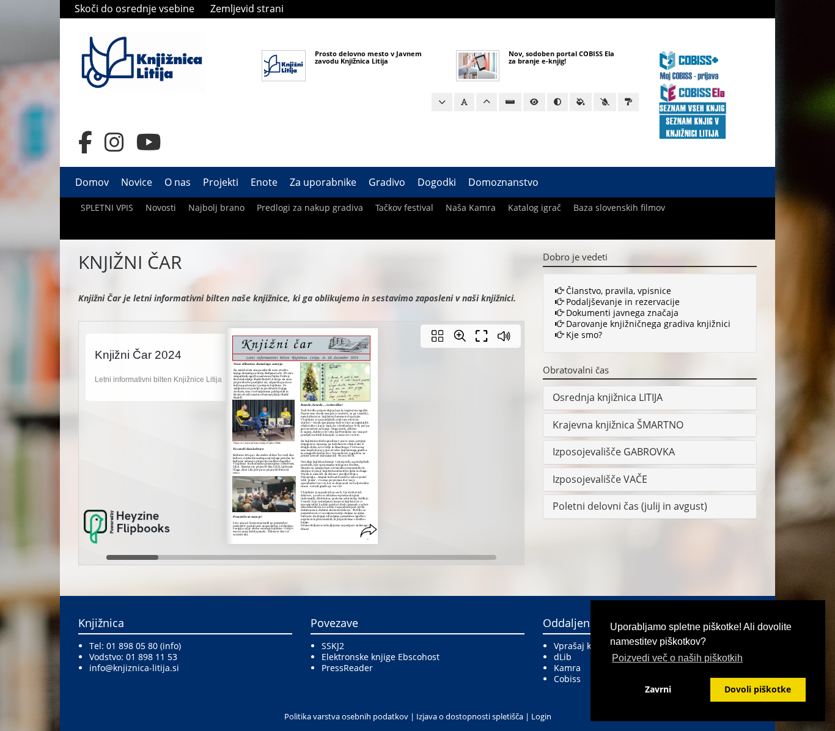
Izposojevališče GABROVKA (614, 451)
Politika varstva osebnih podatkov (346, 716)
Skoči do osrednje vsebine (134, 8)
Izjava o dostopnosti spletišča (469, 716)
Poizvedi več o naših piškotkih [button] (677, 658)
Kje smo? (583, 334)
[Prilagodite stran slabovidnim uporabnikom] (534, 102)
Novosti (160, 207)
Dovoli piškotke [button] (757, 689)
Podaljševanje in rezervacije (622, 301)
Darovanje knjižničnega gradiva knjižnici (647, 323)
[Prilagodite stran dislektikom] (557, 102)
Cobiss (567, 679)
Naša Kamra (471, 207)
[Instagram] (114, 142)
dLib (563, 657)
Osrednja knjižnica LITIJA (608, 397)
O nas (177, 182)
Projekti (220, 182)
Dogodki (437, 182)
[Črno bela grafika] (628, 102)
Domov (92, 182)
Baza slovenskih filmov (619, 207)
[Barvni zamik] (605, 102)
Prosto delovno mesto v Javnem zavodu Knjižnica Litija (368, 57)
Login (541, 716)
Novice (136, 182)
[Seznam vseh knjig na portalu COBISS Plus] (692, 107)
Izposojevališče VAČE (600, 479)
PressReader (347, 668)
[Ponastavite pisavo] (464, 102)
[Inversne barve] (581, 102)
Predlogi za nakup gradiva (310, 207)
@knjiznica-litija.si (142, 668)
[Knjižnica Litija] (141, 61)
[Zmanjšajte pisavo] (442, 102)
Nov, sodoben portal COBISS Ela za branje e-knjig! (561, 57)
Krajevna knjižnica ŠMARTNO (618, 425)
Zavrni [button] (658, 689)
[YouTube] (148, 142)
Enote (264, 182)
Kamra (567, 668)
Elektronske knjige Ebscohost (381, 657)
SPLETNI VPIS (107, 207)
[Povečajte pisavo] (486, 102)
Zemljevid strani (247, 8)
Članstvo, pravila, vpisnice (617, 290)
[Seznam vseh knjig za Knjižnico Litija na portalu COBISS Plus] (692, 126)
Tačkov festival (404, 207)
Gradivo (387, 182)
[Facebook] (85, 142)
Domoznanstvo (503, 182)
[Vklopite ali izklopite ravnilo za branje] (510, 102)
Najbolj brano (216, 207)
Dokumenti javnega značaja (621, 312)
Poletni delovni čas (596, 506)
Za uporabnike (323, 182)
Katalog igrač (534, 207)
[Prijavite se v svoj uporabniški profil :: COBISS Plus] (689, 64)
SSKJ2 (333, 646)
